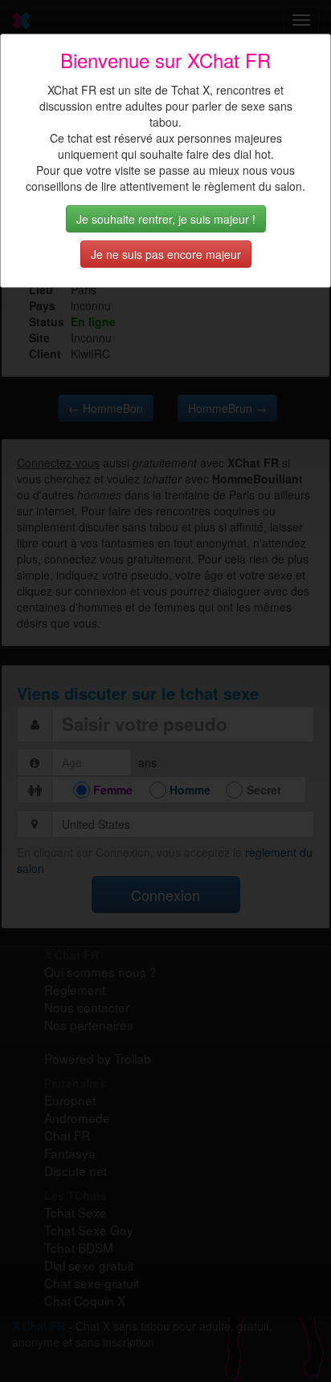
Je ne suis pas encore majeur (166, 254)
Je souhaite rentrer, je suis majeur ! (165, 219)
